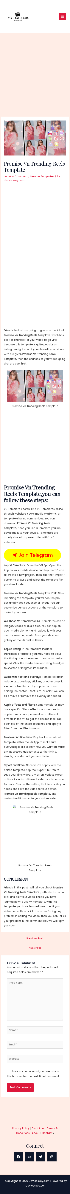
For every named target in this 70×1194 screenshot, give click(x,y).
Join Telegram (35, 555)
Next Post (35, 948)
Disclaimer (38, 1128)
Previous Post (35, 938)
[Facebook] (18, 1156)
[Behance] (29, 1156)
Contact (47, 1133)
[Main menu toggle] (62, 16)
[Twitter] (40, 1156)
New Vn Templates (42, 176)
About (36, 1133)
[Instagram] (52, 1156)
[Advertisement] (35, 80)
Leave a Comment (16, 176)
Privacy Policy (20, 1128)
